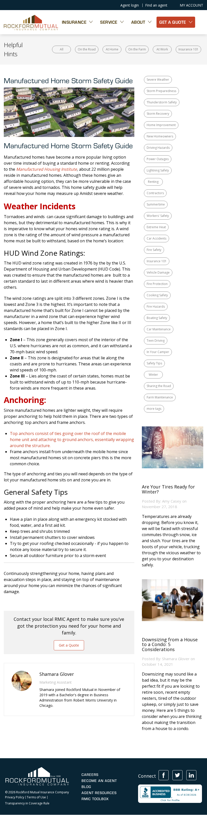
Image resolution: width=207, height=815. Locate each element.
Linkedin (191, 775)
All (61, 49)
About (138, 22)
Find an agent (156, 5)
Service (108, 22)
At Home (112, 49)
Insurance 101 (188, 49)
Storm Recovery (158, 113)
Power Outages (158, 159)
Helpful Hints (13, 49)
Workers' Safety (158, 216)
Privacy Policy (14, 797)
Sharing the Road (159, 386)
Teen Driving (156, 340)
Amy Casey (171, 501)
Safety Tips (154, 363)
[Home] (31, 22)
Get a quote (172, 22)
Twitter (177, 775)
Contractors (155, 193)
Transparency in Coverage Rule (27, 803)
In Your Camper (158, 352)
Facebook (164, 775)
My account (191, 5)
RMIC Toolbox (95, 798)
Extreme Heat (156, 227)
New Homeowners (160, 136)
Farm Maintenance (160, 397)
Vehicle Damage (158, 272)
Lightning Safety (158, 170)
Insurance (74, 22)
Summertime (156, 204)
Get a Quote (69, 645)
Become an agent (99, 780)
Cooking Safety (157, 295)
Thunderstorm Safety (162, 102)
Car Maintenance (159, 329)
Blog (86, 786)
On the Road (87, 49)
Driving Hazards (158, 147)
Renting (153, 182)
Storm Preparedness (161, 91)
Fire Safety (154, 250)
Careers (90, 774)
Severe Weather (158, 79)
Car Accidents (156, 238)
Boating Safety (157, 318)
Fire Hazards (156, 306)
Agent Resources (99, 792)
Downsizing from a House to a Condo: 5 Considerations (170, 644)
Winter (153, 374)
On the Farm (137, 49)
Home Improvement (161, 125)
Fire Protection (157, 284)
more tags (154, 408)
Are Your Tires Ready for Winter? (168, 489)
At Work (162, 49)
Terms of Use (36, 797)
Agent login (129, 5)
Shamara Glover (176, 658)
